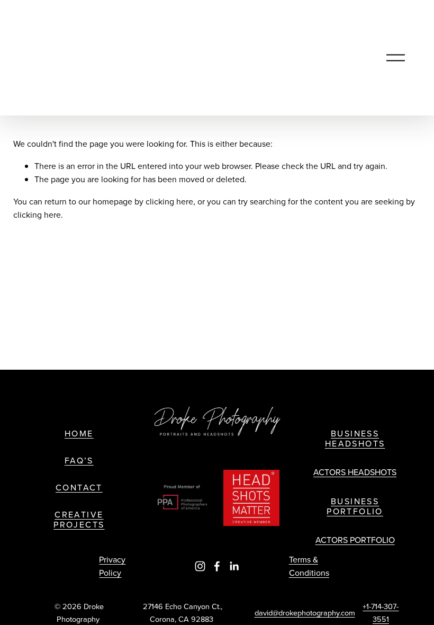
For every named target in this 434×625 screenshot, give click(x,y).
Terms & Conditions (309, 566)
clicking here (169, 201)
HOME (79, 433)
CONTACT (79, 488)
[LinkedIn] (234, 566)
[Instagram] (200, 566)
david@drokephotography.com (305, 612)
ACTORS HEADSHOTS (354, 472)
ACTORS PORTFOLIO (355, 540)
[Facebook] (217, 566)
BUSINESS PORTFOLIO (355, 506)
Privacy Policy (112, 566)
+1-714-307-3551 (381, 612)
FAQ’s (79, 461)
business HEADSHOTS (355, 438)
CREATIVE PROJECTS (78, 520)
